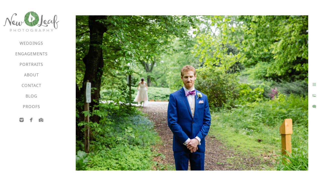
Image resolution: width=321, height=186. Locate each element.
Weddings (31, 43)
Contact (31, 85)
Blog (31, 96)
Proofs (31, 106)
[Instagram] (21, 120)
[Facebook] (31, 120)
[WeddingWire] (41, 120)
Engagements (31, 54)
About (31, 75)
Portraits (31, 64)
